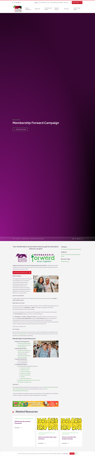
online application (22, 333)
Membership (78, 249)
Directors (63, 254)
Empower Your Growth (25, 373)
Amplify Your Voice (24, 369)
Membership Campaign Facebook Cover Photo (29, 380)
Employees (68, 254)
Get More (22, 376)
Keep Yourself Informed (25, 378)
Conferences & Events (48, 8)
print (15, 333)
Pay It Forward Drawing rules (19, 389)
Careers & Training (56, 8)
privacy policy (65, 453)
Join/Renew (43, 2)
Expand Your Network (25, 375)
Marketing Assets (65, 261)
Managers (77, 254)
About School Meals (77, 8)
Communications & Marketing (68, 249)
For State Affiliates (22, 347)
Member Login (75, 2)
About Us (66, 2)
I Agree (72, 453)
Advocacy (66, 8)
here (25, 326)
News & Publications (28, 8)
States (62, 256)
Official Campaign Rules (48, 387)
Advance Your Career (25, 368)
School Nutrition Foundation (56, 2)
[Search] (70, 2)
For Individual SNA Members (24, 343)
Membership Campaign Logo (24, 382)
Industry (73, 254)
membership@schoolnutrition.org (20, 390)
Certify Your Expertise (25, 371)
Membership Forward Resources (21, 272)
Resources (37, 8)
